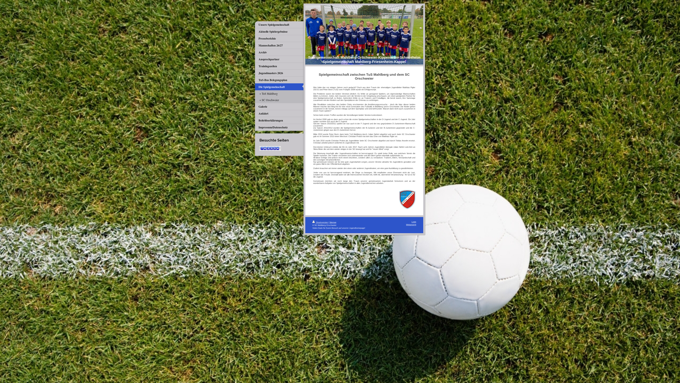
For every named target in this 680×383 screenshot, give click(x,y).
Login (414, 222)
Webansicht (411, 225)
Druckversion (322, 222)
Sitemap (332, 222)
